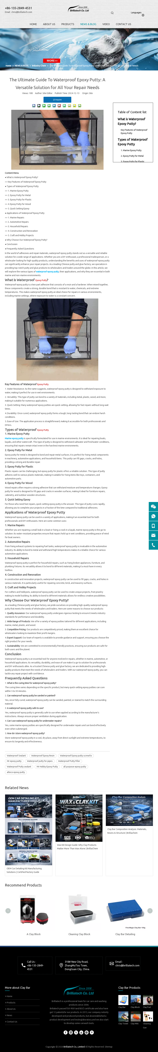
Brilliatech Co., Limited (74, 1046)
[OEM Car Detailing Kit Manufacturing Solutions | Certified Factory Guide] (28, 829)
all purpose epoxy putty (74, 766)
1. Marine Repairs (16, 217)
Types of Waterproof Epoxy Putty (23, 186)
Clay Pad (147, 1007)
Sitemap (108, 1046)
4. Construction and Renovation (23, 231)
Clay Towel (123, 1023)
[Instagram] (87, 1032)
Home (9, 996)
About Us (11, 1009)
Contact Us (11, 1021)
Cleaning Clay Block (79, 934)
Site (91, 93)
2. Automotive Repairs (18, 222)
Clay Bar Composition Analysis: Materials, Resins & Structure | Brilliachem (127, 831)
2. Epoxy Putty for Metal (19, 195)
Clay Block (135, 1007)
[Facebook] (66, 1032)
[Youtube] (81, 1032)
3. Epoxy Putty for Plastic (19, 199)
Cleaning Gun (147, 1025)
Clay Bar (122, 1007)
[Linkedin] (71, 1032)
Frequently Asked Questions (20, 248)
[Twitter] (76, 1032)
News (9, 1015)
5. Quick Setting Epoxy (18, 208)
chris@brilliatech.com (21, 12)
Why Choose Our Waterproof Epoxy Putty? (27, 240)
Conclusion (12, 244)
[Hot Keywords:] (112, 13)
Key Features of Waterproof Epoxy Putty (27, 182)
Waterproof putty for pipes (40, 761)
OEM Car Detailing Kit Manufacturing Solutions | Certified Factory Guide (24, 870)
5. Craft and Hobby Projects (21, 235)
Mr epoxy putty (14, 761)
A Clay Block (33, 934)
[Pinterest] (92, 1032)
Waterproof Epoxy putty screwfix (76, 755)
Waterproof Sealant (16, 755)
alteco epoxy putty (16, 772)
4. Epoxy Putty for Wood (19, 204)
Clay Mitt (135, 1023)
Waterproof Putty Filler (69, 761)
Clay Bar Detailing (125, 934)
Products (10, 1002)
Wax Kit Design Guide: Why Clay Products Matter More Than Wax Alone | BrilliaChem (77, 847)
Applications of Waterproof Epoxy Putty (25, 213)
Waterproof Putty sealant (19, 766)
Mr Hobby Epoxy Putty (47, 766)
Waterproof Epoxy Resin (42, 755)
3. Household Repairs (18, 226)
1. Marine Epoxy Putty (18, 191)
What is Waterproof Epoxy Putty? (22, 177)
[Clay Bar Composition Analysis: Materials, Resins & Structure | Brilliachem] (129, 810)
